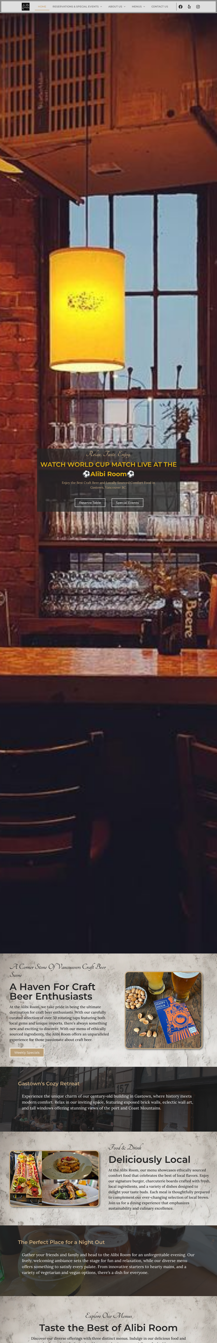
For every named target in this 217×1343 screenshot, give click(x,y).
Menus (137, 6)
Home (42, 6)
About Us (115, 6)
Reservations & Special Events (76, 6)
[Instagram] (198, 7)
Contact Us (159, 6)
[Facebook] (180, 7)
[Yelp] (189, 7)
